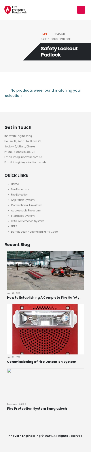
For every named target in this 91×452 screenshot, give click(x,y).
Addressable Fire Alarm (26, 210)
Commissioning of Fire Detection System (41, 362)
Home (15, 184)
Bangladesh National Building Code (34, 232)
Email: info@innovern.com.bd (23, 157)
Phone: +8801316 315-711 (19, 152)
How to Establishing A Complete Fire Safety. (43, 297)
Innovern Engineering (18, 136)
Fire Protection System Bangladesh (37, 408)
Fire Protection (20, 189)
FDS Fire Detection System (27, 221)
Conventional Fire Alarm (26, 205)
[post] (45, 270)
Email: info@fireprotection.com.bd (25, 162)
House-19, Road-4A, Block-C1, (23, 141)
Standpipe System (23, 216)
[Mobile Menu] (81, 10)
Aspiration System (23, 200)
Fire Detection (19, 194)
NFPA (14, 226)
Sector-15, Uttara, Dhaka (19, 146)
